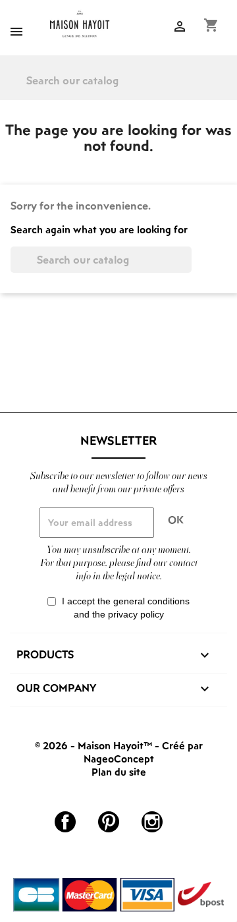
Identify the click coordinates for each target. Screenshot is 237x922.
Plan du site (119, 771)
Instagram (152, 821)
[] (232, 89)
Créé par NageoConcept (143, 752)
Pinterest (108, 821)
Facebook (65, 821)
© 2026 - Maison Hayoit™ (95, 745)
